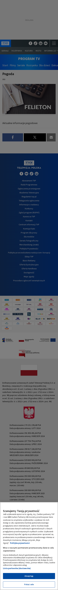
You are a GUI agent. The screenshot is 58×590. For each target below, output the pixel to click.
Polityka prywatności (20, 543)
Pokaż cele (29, 584)
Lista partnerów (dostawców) (17, 568)
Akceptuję (29, 576)
